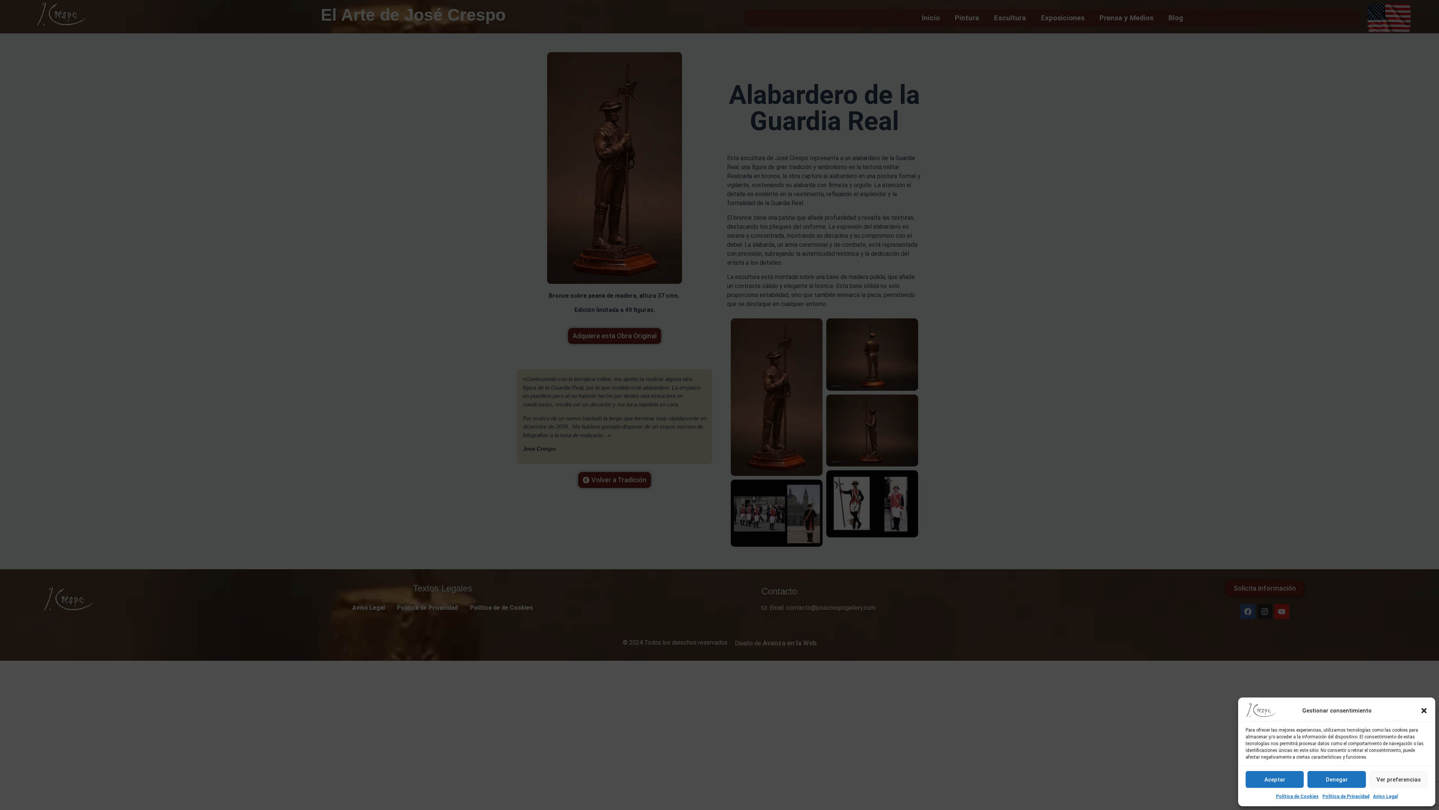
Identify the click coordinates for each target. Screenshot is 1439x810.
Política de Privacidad (1345, 796)
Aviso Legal (1385, 796)
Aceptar (1274, 779)
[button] (1424, 710)
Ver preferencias (1398, 779)
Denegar (1337, 779)
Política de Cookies (1297, 796)
